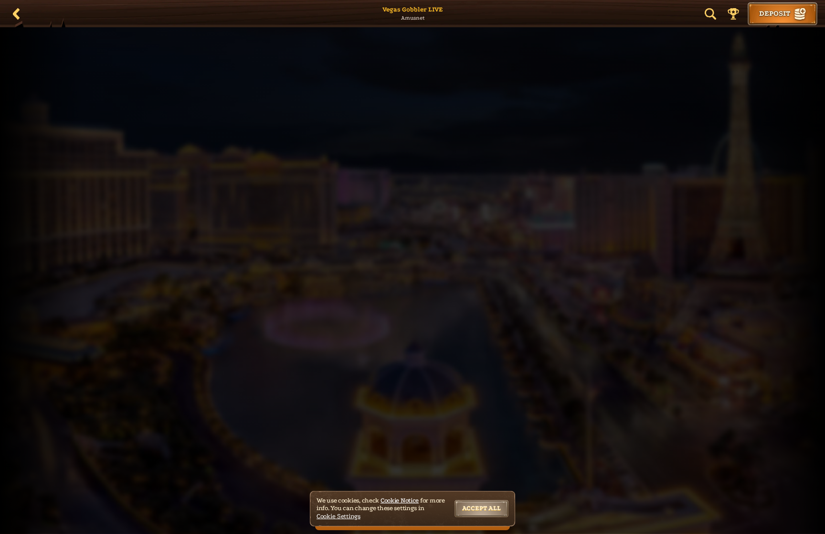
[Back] (16, 13)
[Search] (710, 13)
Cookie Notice (400, 500)
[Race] (733, 13)
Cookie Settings (338, 516)
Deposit (775, 13)
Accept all (481, 508)
